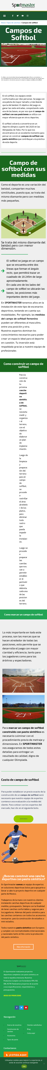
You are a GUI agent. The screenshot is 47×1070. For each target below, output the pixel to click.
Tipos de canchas (13, 23)
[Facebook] (17, 1008)
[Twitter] (17, 16)
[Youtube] (22, 16)
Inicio (3, 23)
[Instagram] (27, 16)
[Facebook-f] (12, 16)
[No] (44, 1063)
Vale (24, 1066)
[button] (4, 16)
